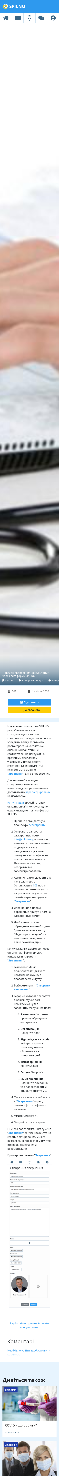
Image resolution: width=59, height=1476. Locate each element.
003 (13, 691)
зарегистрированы (38, 792)
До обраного (31, 710)
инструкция (29, 1323)
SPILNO (16, 6)
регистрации (37, 825)
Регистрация (15, 802)
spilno (15, 1323)
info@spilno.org (24, 839)
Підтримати (31, 702)
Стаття (9, 680)
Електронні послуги (32, 680)
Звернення (15, 960)
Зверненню (25, 1101)
